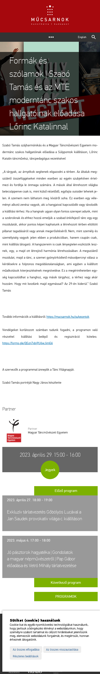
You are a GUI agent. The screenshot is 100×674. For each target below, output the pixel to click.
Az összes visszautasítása (62, 650)
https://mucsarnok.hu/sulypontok (68, 317)
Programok (66, 596)
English (82, 37)
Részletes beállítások (26, 656)
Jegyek (50, 470)
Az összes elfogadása (26, 650)
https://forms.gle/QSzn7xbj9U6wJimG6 (27, 343)
